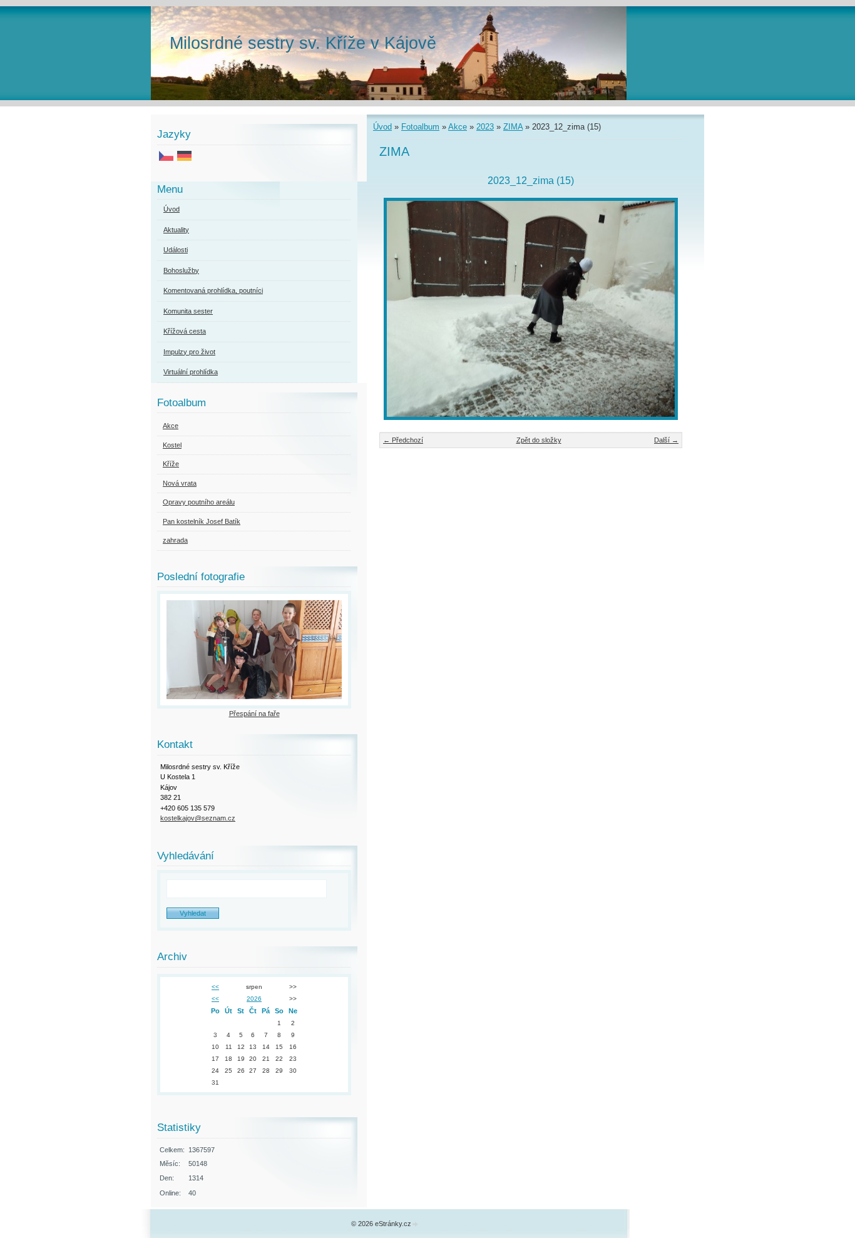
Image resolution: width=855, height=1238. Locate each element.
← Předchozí (403, 440)
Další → (666, 440)
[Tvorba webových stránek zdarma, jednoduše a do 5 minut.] (415, 1224)
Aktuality (176, 229)
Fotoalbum (420, 126)
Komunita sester (188, 311)
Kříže (171, 464)
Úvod (382, 126)
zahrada (175, 540)
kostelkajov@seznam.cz (197, 818)
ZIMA (513, 126)
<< (215, 986)
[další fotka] (662, 309)
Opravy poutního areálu (199, 502)
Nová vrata (180, 483)
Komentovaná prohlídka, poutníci (213, 290)
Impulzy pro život (189, 352)
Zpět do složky (538, 440)
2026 (254, 998)
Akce (457, 126)
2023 (485, 126)
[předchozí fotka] (400, 309)
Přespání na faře (254, 713)
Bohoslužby (181, 270)
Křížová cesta (184, 331)
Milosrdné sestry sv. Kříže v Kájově (303, 43)
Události (175, 249)
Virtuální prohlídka (190, 372)
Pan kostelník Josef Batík (201, 521)
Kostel (172, 445)
